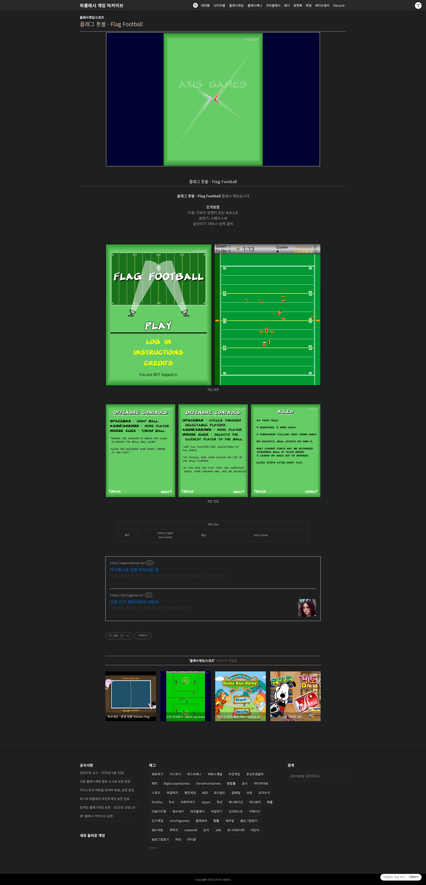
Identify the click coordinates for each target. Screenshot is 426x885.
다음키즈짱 (159, 811)
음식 (245, 783)
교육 (218, 830)
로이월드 (219, 792)
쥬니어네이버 (236, 830)
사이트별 (219, 5)
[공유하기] (122, 635)
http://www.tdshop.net (127, 563)
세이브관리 (322, 5)
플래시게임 (236, 5)
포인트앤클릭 (255, 774)
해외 (155, 783)
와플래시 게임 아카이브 (101, 5)
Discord (338, 5)
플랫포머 (201, 820)
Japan (205, 802)
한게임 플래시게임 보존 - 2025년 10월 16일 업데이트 (109, 807)
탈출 (216, 820)
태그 (287, 5)
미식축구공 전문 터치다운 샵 (134, 569)
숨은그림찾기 (160, 839)
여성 (178, 839)
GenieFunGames (208, 783)
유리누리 (264, 792)
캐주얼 (229, 820)
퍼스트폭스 (194, 774)
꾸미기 (174, 830)
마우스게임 (215, 774)
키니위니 (175, 774)
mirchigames (179, 820)
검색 (341, 776)
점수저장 (157, 830)
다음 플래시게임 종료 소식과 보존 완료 (105, 781)
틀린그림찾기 (249, 820)
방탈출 (231, 783)
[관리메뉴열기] (418, 5)
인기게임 (157, 820)
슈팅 (249, 792)
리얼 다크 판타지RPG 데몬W (134, 601)
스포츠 (156, 792)
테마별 (205, 5)
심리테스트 (236, 811)
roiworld (190, 830)
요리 (206, 830)
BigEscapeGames (177, 783)
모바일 (236, 792)
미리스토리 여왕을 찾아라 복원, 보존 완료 (107, 790)
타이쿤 (191, 839)
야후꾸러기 (188, 802)
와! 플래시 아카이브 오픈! (97, 816)
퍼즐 (270, 802)
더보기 (152, 848)
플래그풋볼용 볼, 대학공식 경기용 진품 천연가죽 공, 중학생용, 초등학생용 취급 (168, 575)
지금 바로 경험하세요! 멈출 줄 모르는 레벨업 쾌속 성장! (151, 607)
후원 (309, 5)
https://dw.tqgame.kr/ (127, 595)
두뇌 (171, 802)
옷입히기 (172, 792)
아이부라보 (261, 783)
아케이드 (255, 811)
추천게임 (234, 774)
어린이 (255, 830)
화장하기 (157, 774)
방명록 (298, 5)
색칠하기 (216, 811)
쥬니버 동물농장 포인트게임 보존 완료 (105, 798)
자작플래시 (273, 5)
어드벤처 (255, 802)
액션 (219, 802)
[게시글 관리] (127, 635)
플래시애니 (255, 5)
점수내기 (178, 811)
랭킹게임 (190, 792)
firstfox (157, 802)
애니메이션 (236, 802)
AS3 (205, 792)
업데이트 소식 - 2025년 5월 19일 (102, 772)
